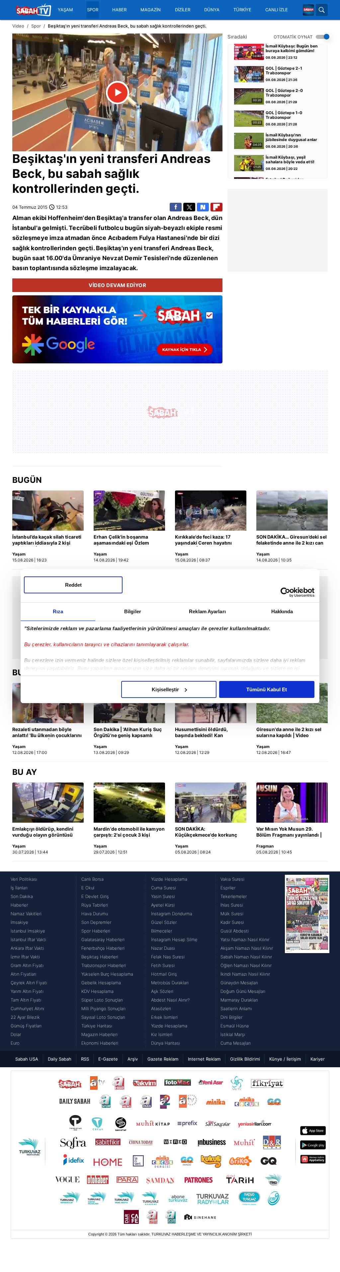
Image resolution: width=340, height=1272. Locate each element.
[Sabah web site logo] (308, 10)
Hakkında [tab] (282, 611)
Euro (15, 1043)
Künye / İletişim (285, 1059)
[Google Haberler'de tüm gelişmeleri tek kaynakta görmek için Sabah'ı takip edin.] (117, 332)
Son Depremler (96, 922)
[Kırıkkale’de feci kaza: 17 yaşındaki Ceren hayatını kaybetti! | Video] (210, 510)
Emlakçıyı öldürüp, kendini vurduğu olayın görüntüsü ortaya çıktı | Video (43, 832)
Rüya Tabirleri (94, 905)
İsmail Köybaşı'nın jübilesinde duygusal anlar (291, 137)
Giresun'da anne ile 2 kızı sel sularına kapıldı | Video (288, 732)
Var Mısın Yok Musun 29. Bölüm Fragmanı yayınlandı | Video (289, 832)
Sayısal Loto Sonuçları (103, 1017)
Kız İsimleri (161, 1034)
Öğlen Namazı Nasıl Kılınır (246, 965)
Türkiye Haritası (96, 1025)
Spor (36, 26)
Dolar (16, 1034)
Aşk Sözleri (162, 991)
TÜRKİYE (242, 9)
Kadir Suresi (232, 922)
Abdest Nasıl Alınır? (170, 1000)
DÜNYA (211, 9)
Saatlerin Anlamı (236, 1008)
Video (18, 26)
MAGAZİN (150, 9)
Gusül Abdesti (234, 931)
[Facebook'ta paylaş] (176, 207)
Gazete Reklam (162, 1059)
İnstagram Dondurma (171, 913)
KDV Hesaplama (97, 991)
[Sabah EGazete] (307, 961)
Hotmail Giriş (164, 974)
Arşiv (133, 1059)
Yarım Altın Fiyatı (27, 991)
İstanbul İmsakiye (28, 931)
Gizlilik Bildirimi (245, 1059)
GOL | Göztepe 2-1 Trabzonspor (284, 70)
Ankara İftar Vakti (27, 948)
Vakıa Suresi (232, 879)
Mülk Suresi (231, 913)
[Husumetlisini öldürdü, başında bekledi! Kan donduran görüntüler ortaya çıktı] (210, 703)
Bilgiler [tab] (132, 611)
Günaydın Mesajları (239, 982)
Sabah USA (26, 1059)
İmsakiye (19, 922)
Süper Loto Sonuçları (102, 1000)
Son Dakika (22, 896)
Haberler (19, 905)
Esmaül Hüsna (234, 1025)
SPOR (92, 9)
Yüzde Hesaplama (169, 879)
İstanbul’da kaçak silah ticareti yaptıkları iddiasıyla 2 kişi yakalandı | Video (46, 540)
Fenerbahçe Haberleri (103, 948)
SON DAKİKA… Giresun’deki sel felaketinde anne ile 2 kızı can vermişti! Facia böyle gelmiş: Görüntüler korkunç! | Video (291, 540)
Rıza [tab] (58, 611)
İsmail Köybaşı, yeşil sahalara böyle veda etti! (290, 159)
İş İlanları (19, 887)
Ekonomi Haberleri (99, 1043)
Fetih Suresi (163, 965)
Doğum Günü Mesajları (242, 991)
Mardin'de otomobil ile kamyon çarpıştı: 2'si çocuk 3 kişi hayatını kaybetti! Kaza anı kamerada (129, 832)
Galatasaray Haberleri (103, 939)
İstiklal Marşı (232, 1034)
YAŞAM (65, 9)
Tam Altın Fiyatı (26, 1000)
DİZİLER (182, 9)
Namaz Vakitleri (26, 913)
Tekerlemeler (233, 896)
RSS (85, 1059)
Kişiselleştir (165, 689)
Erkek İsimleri (164, 1017)
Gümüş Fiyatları (26, 1025)
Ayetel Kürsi (163, 905)
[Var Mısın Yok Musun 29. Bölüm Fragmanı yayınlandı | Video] (292, 803)
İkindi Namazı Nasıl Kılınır (245, 974)
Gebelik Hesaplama (101, 982)
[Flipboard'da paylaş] (216, 207)
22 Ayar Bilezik (25, 1017)
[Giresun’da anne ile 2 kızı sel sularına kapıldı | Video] (292, 703)
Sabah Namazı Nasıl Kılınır (246, 956)
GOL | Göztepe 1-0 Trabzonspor (284, 115)
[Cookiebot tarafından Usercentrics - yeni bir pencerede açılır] (285, 592)
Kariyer (317, 1059)
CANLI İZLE (276, 9)
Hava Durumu (94, 913)
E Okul (87, 887)
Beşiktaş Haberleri (99, 956)
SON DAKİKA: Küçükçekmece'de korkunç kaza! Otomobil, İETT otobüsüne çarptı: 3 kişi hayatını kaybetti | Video (206, 832)
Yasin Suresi (163, 896)
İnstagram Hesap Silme (174, 939)
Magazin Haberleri (99, 1034)
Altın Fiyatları (23, 974)
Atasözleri (161, 1008)
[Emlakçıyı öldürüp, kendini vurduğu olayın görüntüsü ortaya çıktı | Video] (48, 803)
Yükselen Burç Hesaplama (107, 974)
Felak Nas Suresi (168, 956)
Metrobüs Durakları (170, 982)
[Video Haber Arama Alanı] (322, 10)
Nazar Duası (163, 948)
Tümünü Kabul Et (266, 689)
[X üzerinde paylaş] (189, 207)
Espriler (227, 887)
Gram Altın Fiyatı (27, 965)
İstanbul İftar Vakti (28, 939)
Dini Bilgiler (231, 1017)
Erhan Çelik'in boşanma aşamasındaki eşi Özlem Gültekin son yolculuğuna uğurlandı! (123, 540)
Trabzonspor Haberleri (103, 965)
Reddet (73, 585)
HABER (119, 9)
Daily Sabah (59, 1059)
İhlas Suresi (231, 905)
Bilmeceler (161, 931)
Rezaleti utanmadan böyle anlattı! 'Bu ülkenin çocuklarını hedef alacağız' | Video (47, 732)
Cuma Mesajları (235, 1043)
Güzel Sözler (164, 922)
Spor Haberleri (95, 931)
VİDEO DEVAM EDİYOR (117, 285)
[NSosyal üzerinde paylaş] (203, 207)
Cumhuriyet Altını (27, 1008)
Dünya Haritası (165, 1043)
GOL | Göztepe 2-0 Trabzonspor (284, 93)
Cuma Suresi (163, 887)
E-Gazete (108, 1059)
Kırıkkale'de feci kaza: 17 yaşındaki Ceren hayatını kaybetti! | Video (203, 540)
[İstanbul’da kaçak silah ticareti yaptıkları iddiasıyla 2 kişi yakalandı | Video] (48, 510)
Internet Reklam (204, 1059)
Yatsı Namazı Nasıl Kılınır (244, 939)
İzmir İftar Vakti (25, 956)
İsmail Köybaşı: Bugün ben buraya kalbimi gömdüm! (291, 48)
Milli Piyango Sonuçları (103, 1008)
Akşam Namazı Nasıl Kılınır (246, 948)
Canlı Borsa (92, 879)
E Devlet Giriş (95, 896)
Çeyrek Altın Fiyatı (29, 982)
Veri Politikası (24, 879)
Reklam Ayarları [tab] (207, 611)
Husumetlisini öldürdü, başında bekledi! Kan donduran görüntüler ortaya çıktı (207, 732)
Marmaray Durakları (239, 1000)
